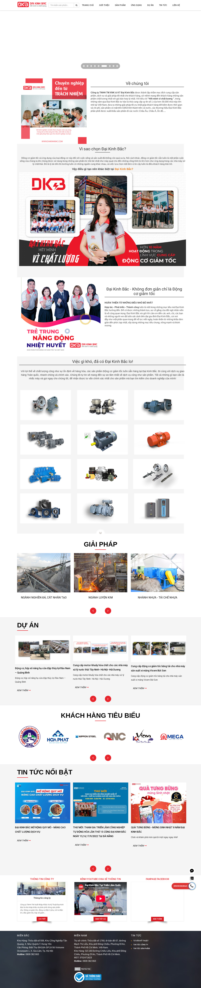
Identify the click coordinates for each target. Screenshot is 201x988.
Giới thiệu (104, 5)
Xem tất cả (100, 907)
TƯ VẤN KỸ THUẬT (140, 929)
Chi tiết (42, 907)
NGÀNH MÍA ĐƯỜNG (100, 586)
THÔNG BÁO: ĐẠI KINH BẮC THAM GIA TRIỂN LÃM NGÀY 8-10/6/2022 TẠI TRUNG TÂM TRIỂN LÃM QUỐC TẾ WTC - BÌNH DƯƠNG (158, 820)
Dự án (150, 5)
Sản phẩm (120, 5)
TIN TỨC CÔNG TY (140, 933)
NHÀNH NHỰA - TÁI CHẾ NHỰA (43, 586)
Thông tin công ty (42, 886)
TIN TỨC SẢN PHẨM (141, 937)
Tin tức (163, 5)
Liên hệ (176, 5)
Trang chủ (88, 5)
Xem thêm (157, 907)
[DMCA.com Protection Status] (83, 957)
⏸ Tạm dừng (186, 19)
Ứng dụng (136, 5)
